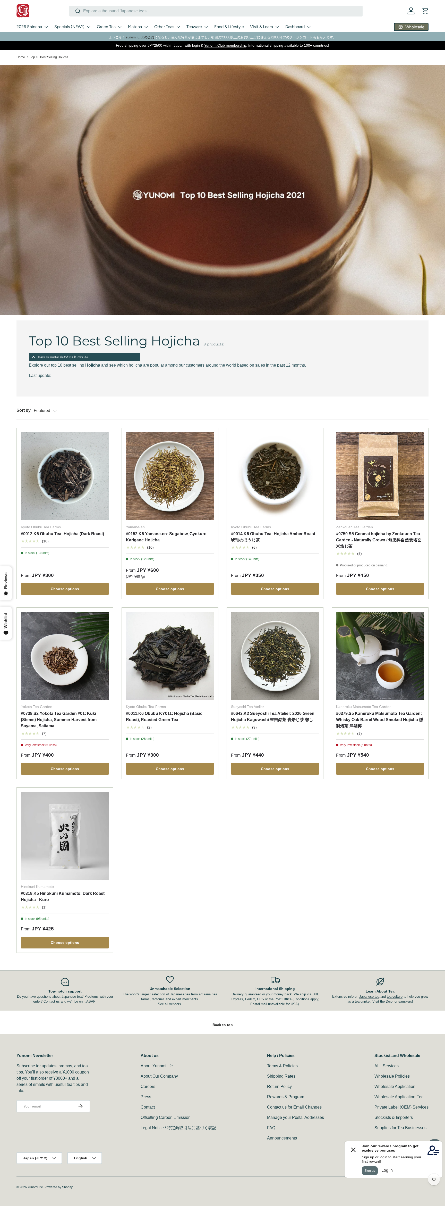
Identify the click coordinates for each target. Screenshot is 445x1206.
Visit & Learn (261, 26)
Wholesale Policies (392, 1076)
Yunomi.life (35, 1187)
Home (20, 57)
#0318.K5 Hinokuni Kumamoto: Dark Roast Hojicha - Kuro (63, 896)
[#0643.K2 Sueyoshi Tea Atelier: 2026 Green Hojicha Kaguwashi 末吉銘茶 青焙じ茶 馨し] (275, 656)
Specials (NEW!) (69, 26)
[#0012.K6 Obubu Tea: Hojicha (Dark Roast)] (65, 476)
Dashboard (295, 26)
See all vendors (169, 1004)
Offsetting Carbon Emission (166, 1117)
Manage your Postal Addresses (295, 1117)
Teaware (194, 26)
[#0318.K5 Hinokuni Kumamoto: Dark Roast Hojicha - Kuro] (65, 836)
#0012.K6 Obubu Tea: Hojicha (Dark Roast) (62, 534)
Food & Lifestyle (229, 26)
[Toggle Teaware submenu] (206, 27)
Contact (148, 1107)
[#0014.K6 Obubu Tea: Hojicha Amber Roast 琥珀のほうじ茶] (275, 476)
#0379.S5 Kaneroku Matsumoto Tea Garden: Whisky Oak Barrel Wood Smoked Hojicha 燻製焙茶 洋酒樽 (379, 719)
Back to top (222, 1025)
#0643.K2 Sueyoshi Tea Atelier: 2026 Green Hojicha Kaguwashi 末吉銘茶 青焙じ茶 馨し (272, 716)
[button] (425, 10)
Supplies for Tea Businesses (400, 1128)
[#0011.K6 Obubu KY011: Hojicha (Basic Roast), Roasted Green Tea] (170, 656)
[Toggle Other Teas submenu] (178, 27)
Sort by (23, 410)
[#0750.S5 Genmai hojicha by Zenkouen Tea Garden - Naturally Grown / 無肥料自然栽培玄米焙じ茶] (380, 476)
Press (146, 1097)
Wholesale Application (394, 1086)
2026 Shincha (29, 26)
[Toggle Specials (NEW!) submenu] (88, 27)
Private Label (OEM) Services (401, 1107)
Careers (148, 1086)
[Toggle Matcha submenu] (146, 27)
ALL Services (386, 1066)
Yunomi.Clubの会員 (139, 37)
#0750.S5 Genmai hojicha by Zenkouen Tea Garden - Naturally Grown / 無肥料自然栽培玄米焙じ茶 (378, 540)
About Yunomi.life (157, 1066)
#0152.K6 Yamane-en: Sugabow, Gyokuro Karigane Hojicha (166, 537)
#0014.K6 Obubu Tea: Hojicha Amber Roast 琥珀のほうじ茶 (273, 537)
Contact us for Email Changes (294, 1107)
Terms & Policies (282, 1066)
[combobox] (216, 11)
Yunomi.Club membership (225, 45)
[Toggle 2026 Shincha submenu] (46, 27)
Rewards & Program (285, 1097)
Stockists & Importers (393, 1117)
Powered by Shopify (59, 1187)
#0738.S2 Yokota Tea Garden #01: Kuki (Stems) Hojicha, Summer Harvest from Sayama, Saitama (59, 719)
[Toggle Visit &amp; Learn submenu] (277, 27)
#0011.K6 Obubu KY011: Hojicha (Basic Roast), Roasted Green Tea (164, 716)
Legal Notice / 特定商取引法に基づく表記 (178, 1128)
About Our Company (159, 1076)
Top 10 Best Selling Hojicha (49, 57)
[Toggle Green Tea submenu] (120, 27)
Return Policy (279, 1086)
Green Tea (106, 26)
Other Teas (164, 26)
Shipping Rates (281, 1076)
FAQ (271, 1128)
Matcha (135, 26)
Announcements (282, 1138)
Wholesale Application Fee (399, 1097)
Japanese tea (369, 996)
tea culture (395, 996)
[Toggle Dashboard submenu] (309, 27)
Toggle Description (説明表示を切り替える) (63, 357)
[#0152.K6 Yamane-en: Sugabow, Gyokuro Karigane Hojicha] (170, 476)
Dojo (389, 1001)
